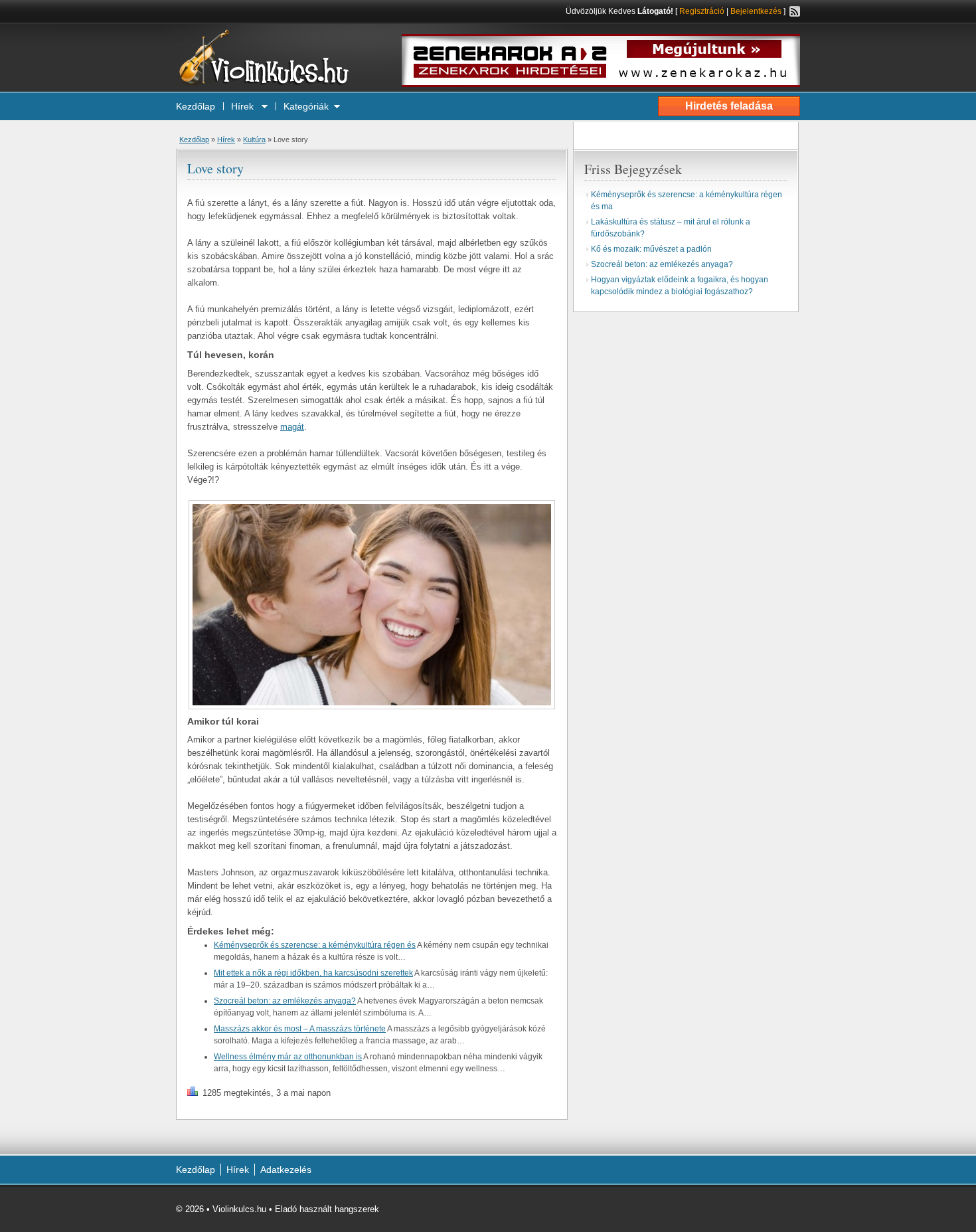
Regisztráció (701, 11)
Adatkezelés (285, 1169)
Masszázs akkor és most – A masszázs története (300, 1028)
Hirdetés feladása (729, 106)
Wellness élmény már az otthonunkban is (288, 1056)
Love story (215, 168)
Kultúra (254, 139)
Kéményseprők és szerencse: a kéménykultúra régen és (315, 945)
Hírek (243, 106)
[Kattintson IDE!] (601, 84)
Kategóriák (306, 106)
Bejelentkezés (755, 11)
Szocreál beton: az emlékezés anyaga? (285, 1001)
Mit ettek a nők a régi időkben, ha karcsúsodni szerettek (313, 973)
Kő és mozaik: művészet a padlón (651, 249)
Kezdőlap (195, 106)
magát (292, 427)
